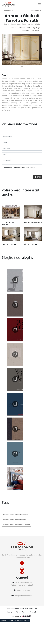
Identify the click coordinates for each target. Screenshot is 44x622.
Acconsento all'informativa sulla (19, 168)
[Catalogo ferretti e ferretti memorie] (15, 330)
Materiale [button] (21, 28)
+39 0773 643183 (23, 590)
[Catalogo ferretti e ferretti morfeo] (15, 454)
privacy (32, 168)
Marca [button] (13, 28)
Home (6, 24)
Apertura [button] (25, 30)
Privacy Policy (21, 612)
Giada (37, 24)
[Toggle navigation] (39, 4)
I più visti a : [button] (35, 30)
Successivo (36, 10)
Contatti (33, 612)
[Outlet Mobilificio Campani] (22, 572)
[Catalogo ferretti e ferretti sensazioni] (15, 379)
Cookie (10, 620)
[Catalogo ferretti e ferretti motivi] (15, 429)
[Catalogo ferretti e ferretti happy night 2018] (15, 478)
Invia (39, 177)
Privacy (3, 620)
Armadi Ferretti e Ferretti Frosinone (16, 525)
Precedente (7, 10)
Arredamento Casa (18, 24)
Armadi (30, 24)
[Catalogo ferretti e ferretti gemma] (15, 354)
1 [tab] (22, 66)
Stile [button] (29, 28)
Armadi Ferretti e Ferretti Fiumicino (16, 515)
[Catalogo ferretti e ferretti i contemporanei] (15, 404)
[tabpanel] (22, 49)
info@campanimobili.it (23, 596)
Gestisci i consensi (23, 620)
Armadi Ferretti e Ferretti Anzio (14, 520)
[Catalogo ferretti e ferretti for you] (15, 305)
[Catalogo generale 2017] (15, 280)
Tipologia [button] (36, 28)
